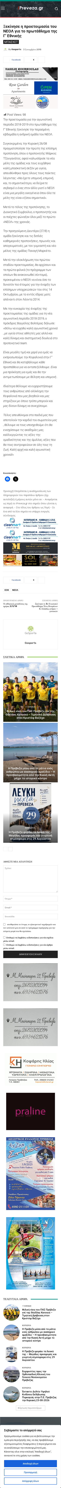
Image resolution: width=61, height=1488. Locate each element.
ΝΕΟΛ (15, 590)
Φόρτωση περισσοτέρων (29, 1408)
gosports (16, 49)
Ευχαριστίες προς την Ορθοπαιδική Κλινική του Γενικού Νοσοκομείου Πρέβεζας (36, 1376)
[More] (41, 60)
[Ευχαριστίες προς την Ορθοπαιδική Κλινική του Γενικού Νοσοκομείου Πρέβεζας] (11, 1374)
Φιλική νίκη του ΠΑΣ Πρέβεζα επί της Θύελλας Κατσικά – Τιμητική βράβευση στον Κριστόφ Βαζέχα (31, 714)
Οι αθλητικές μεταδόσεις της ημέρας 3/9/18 (15, 605)
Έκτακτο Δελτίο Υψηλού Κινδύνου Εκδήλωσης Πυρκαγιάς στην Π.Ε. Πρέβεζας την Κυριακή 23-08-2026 (39, 1396)
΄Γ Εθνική (30, 707)
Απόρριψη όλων (30, 1481)
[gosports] (5, 49)
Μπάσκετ (11, 42)
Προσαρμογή (30, 1472)
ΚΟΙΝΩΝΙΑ (30, 764)
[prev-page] (5, 849)
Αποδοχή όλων (30, 1463)
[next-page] (10, 849)
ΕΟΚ (7, 590)
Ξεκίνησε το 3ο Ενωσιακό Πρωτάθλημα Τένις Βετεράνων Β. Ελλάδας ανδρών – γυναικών (45, 608)
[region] (30, 1456)
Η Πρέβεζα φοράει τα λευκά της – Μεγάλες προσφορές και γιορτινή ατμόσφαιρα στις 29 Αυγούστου (30, 835)
